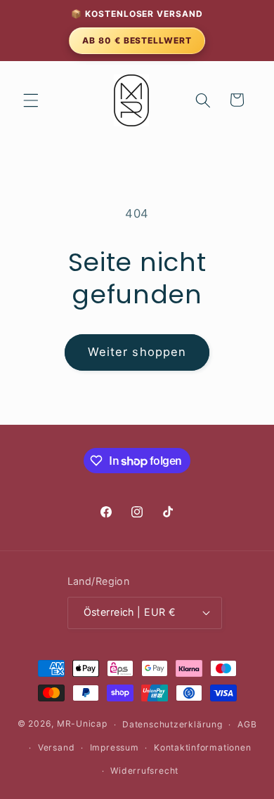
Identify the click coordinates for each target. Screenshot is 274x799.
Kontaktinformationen (202, 747)
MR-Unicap (82, 724)
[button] (31, 100)
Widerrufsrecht (144, 770)
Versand (56, 747)
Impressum (114, 747)
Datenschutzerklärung (172, 724)
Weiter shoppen (137, 352)
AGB (246, 724)
